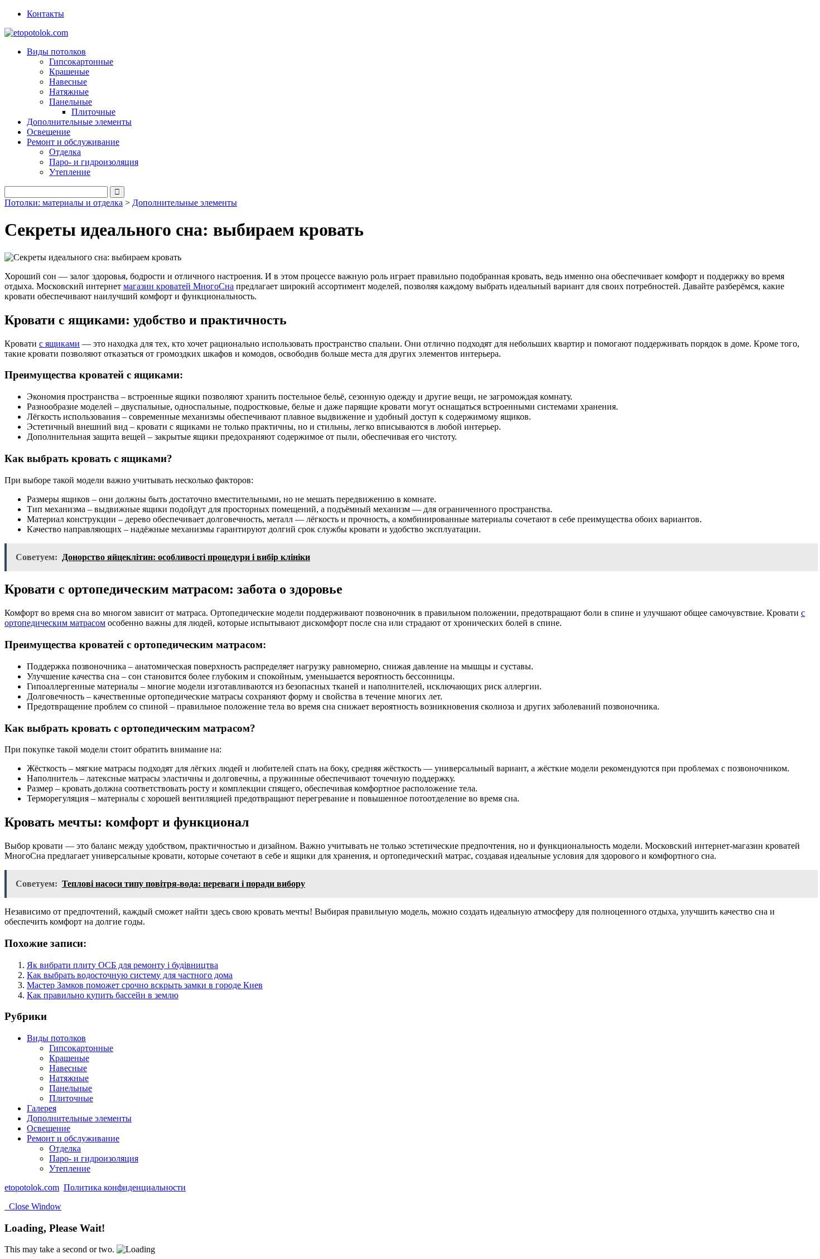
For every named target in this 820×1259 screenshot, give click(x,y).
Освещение (48, 132)
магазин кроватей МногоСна (178, 286)
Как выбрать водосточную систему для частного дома (130, 975)
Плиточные (93, 111)
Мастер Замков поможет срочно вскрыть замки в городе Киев (145, 985)
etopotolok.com (31, 1187)
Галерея (41, 1108)
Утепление (69, 172)
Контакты (45, 13)
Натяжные (69, 91)
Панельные (70, 1088)
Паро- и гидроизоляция (93, 162)
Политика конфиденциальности (125, 1187)
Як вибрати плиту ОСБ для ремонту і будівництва (122, 965)
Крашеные (69, 71)
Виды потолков (56, 1038)
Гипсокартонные (81, 61)
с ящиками (59, 343)
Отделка (65, 152)
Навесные (68, 81)
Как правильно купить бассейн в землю (103, 995)
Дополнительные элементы (79, 122)
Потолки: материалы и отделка (63, 202)
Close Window (32, 1206)
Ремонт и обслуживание (73, 1138)
